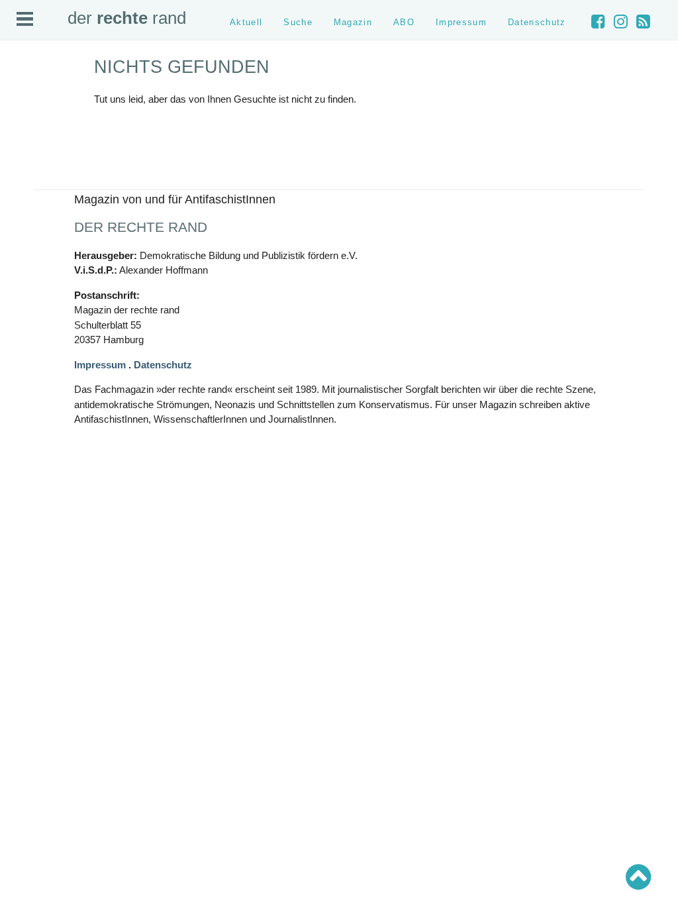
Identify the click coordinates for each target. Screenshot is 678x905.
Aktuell (25, 106)
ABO (403, 22)
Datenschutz (35, 183)
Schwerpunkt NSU (46, 277)
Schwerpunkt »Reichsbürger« (67, 288)
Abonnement (36, 150)
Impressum (33, 172)
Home (24, 94)
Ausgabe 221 (37, 359)
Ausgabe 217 (37, 403)
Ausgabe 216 (37, 414)
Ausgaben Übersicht (50, 347)
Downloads (33, 161)
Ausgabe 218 (37, 393)
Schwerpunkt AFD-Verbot (58, 243)
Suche (24, 116)
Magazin (28, 128)
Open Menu (24, 19)
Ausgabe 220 (37, 370)
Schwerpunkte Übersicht (57, 232)
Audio (23, 139)
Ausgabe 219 (37, 381)
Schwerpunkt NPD (46, 299)
